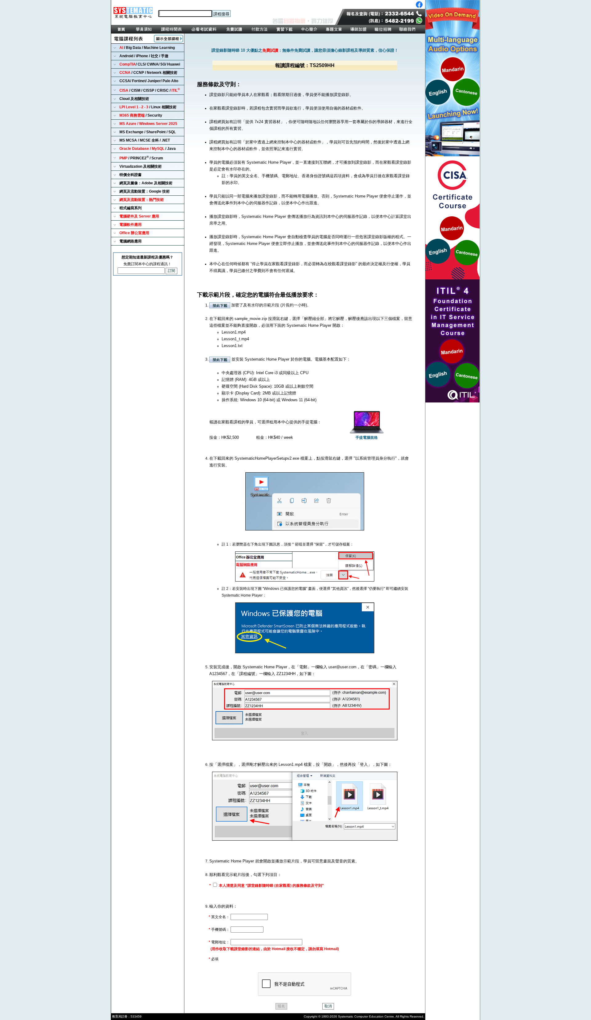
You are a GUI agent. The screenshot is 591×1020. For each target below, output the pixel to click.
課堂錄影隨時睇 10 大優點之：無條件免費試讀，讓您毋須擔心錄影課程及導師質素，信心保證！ (304, 50)
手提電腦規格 (367, 437)
